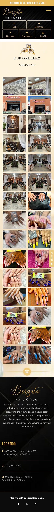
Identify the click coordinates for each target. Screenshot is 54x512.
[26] (14, 316)
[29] (39, 335)
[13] (14, 201)
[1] (14, 86)
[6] (39, 124)
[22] (14, 278)
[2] (39, 86)
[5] (14, 124)
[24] (14, 297)
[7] (14, 143)
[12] (39, 182)
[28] (14, 335)
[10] (39, 163)
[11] (14, 182)
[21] (39, 259)
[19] (39, 239)
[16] (14, 220)
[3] (14, 105)
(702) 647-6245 (13, 465)
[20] (14, 259)
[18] (14, 239)
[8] (39, 143)
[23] (39, 278)
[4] (39, 105)
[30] (14, 355)
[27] (39, 316)
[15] (39, 201)
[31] (39, 355)
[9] (14, 163)
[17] (39, 220)
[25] (39, 297)
